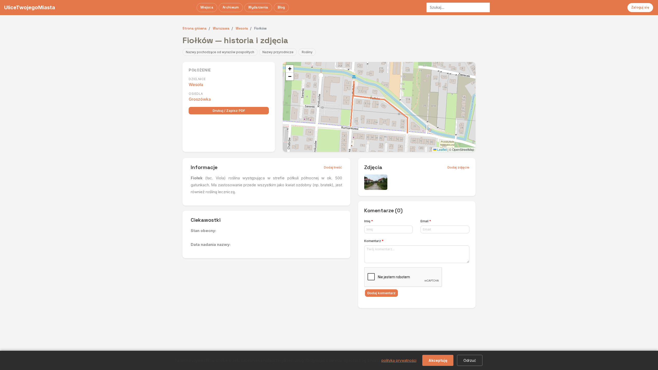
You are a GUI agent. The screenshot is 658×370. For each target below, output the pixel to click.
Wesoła (196, 84)
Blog (281, 7)
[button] (290, 69)
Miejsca (206, 7)
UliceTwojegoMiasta (29, 7)
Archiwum (231, 7)
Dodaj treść (333, 167)
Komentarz (373, 241)
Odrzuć (469, 360)
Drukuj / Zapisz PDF (229, 110)
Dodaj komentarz (381, 293)
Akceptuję (437, 360)
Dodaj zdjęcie (458, 167)
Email (426, 221)
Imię (368, 221)
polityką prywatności (398, 360)
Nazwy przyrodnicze (278, 52)
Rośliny (307, 52)
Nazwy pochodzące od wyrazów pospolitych (220, 52)
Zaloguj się (640, 7)
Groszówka (200, 99)
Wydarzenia (258, 7)
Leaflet (441, 149)
